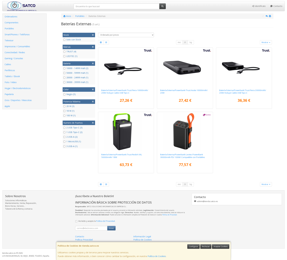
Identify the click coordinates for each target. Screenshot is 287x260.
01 (185, 42)
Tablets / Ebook (12, 76)
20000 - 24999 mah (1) (77, 77)
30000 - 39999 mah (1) (77, 82)
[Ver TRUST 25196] (126, 132)
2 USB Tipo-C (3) (74, 127)
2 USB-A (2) (72, 136)
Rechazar (206, 246)
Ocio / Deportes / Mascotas (18, 100)
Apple (7, 106)
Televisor (9, 40)
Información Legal (142, 236)
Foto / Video (11, 82)
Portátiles (9, 28)
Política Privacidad (84, 239)
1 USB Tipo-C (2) (74, 132)
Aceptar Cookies (221, 246)
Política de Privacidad (169, 215)
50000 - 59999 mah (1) (77, 72)
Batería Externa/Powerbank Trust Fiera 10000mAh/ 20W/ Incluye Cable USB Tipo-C (124, 91)
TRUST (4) (71, 51)
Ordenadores (11, 16)
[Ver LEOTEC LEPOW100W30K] (185, 132)
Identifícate (260, 6)
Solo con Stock (73, 39)
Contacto (277, 6)
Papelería (9, 94)
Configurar (193, 246)
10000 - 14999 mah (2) (77, 68)
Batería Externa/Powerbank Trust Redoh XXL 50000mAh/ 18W (121, 155)
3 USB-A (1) (72, 146)
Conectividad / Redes (15, 52)
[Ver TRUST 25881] (244, 68)
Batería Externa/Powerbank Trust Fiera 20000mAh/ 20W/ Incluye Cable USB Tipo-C (242, 91)
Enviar (111, 228)
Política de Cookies (157, 256)
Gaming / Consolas (14, 58)
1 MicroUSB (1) (73, 141)
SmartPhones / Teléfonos (17, 34)
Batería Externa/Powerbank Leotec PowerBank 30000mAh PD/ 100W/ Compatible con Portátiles (182, 155)
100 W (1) (71, 115)
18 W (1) (70, 110)
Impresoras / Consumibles (17, 46)
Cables (8, 64)
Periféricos (10, 70)
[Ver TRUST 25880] (126, 68)
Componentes (11, 22)
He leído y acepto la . (96, 221)
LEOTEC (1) (71, 56)
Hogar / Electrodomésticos (18, 88)
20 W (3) (70, 106)
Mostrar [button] (265, 42)
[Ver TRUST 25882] (185, 68)
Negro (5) (71, 94)
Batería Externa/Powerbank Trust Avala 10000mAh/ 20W (184, 91)
